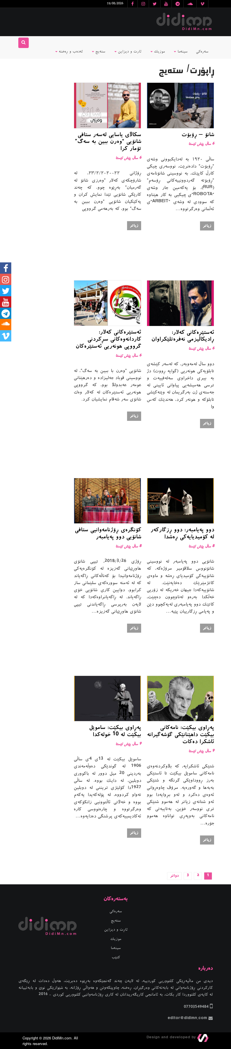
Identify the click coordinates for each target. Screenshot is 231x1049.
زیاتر (207, 226)
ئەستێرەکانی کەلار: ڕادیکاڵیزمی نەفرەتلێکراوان (182, 336)
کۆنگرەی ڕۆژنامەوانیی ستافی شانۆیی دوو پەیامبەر (108, 533)
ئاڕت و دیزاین (116, 930)
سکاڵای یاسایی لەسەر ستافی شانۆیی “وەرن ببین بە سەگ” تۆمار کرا (108, 142)
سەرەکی (202, 52)
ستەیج (99, 52)
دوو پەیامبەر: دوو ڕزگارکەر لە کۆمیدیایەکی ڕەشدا (182, 533)
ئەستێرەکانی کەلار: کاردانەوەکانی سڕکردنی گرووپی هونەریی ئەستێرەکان (108, 340)
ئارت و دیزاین (129, 52)
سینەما (182, 52)
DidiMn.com (62, 1038)
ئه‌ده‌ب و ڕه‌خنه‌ (70, 52)
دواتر (174, 876)
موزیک (159, 52)
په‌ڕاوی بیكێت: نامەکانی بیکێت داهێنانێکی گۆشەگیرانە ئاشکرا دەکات (180, 735)
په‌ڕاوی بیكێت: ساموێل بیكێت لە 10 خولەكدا (115, 731)
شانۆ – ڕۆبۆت (197, 135)
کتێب (116, 957)
